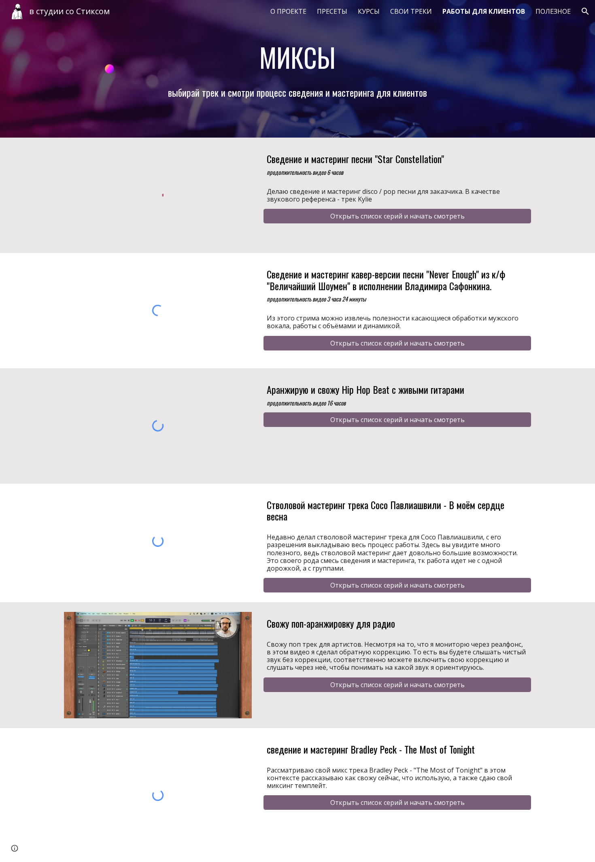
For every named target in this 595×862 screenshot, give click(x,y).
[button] (585, 11)
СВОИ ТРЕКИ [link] (411, 11)
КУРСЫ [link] (369, 11)
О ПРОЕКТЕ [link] (288, 11)
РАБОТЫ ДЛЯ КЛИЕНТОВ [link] (483, 11)
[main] (297, 57)
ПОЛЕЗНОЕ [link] (553, 11)
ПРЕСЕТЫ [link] (332, 11)
